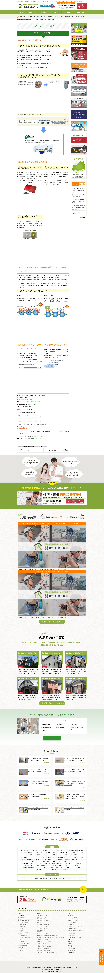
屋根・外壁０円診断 (42, 919)
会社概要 (70, 943)
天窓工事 (20, 934)
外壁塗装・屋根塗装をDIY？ (44, 949)
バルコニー (55, 853)
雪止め (82, 857)
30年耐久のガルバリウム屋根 (44, 947)
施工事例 (20, 947)
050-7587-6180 (67, 6)
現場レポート (21, 950)
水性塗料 (30, 853)
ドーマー (46, 867)
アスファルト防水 (70, 853)
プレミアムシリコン (72, 924)
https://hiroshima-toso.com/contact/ (34, 438)
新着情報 (70, 945)
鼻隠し (52, 867)
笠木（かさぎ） (58, 859)
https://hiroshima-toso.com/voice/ (32, 418)
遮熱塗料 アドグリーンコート (75, 926)
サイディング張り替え (23, 932)
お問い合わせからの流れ (43, 920)
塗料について (71, 913)
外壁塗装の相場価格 (23, 945)
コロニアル (65, 869)
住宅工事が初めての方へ (43, 915)
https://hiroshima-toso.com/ (24, 399)
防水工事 (42, 16)
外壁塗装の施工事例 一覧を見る (52, 703)
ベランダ (62, 853)
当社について (52, 738)
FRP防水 (39, 869)
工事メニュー (21, 915)
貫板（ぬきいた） (29, 865)
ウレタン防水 (80, 853)
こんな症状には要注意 (42, 928)
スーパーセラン (71, 935)
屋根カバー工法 (54, 16)
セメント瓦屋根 (73, 855)
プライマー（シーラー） (49, 850)
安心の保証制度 (41, 930)
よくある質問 (80, 12)
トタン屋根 (42, 857)
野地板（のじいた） (48, 859)
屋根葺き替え (21, 917)
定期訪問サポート (41, 932)
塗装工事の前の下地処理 (43, 924)
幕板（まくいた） (57, 861)
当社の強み (70, 941)
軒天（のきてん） (70, 863)
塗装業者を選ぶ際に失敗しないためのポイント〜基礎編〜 (51, 937)
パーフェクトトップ (72, 922)
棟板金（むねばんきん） (58, 863)
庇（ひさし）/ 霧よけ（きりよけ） (73, 859)
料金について (21, 939)
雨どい (48, 863)
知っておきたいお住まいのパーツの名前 (47, 952)
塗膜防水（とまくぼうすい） (43, 855)
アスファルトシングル (48, 869)
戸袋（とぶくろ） (36, 861)
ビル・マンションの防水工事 (25, 937)
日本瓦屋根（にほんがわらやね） (29, 857)
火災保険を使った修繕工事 (25, 943)
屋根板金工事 (21, 926)
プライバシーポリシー (73, 950)
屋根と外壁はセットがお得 (43, 950)
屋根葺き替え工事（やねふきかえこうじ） (68, 857)
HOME (20, 913)
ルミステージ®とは (72, 932)
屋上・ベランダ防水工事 (24, 922)
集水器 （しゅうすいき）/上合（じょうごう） (33, 863)
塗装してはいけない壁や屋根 (44, 941)
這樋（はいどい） (68, 861)
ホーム (22, 12)
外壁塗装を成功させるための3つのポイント (47, 935)
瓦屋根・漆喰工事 (68, 16)
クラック (23, 850)
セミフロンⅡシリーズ (73, 934)
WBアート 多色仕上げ (73, 917)
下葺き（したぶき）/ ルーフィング (32, 859)
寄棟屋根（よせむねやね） (47, 865)
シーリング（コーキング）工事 (42, 853)
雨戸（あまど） (47, 861)
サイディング (60, 850)
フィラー (38, 850)
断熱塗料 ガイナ (72, 915)
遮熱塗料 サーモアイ (73, 920)
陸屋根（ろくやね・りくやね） (59, 855)
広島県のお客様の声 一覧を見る (52, 622)
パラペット (81, 867)
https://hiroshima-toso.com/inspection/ (38, 428)
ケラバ (37, 865)
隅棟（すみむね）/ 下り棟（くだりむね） (32, 867)
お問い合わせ (71, 947)
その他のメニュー (72, 952)
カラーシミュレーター (42, 922)
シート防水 (30, 855)
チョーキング (30, 850)
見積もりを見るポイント (43, 943)
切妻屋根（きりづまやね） (63, 865)
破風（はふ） (80, 863)
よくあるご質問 (71, 949)
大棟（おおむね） (76, 865)
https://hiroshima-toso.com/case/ (32, 416)
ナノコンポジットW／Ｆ (74, 919)
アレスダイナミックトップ (74, 937)
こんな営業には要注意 (42, 939)
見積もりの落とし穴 (42, 945)
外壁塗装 (22, 16)
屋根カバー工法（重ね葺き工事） (26, 919)
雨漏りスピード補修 (42, 917)
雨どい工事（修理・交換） (25, 921)
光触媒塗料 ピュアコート (74, 928)
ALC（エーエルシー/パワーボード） (74, 850)
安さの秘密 (21, 941)
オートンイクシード (42, 926)
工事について (40, 913)
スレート (58, 869)
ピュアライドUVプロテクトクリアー (77, 930)
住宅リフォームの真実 (42, 934)
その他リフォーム (22, 935)
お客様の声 (21, 949)
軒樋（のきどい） (60, 867)
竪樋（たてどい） (71, 867)
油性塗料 (23, 853)
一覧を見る (83, 217)
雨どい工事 (81, 16)
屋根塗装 (32, 16)
